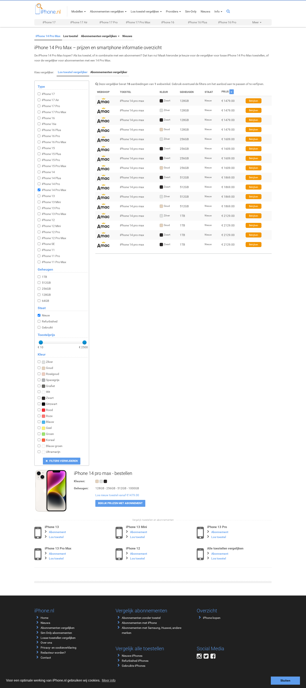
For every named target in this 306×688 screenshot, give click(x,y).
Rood (49, 410)
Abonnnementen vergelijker (106, 72)
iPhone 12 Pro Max (54, 238)
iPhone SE (48, 244)
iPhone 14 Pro (51, 184)
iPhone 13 (48, 196)
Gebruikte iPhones (133, 665)
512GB (46, 282)
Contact (46, 657)
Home (44, 617)
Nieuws (121, 36)
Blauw (50, 421)
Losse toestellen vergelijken (58, 637)
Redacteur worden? (53, 652)
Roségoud (52, 374)
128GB (46, 294)
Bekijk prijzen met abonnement (120, 503)
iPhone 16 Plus (197, 22)
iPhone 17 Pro (109, 22)
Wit (48, 391)
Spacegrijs (52, 380)
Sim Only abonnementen (56, 632)
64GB (45, 300)
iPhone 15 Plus (51, 154)
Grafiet (50, 386)
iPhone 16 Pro (227, 22)
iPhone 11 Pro (51, 256)
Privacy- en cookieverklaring (58, 647)
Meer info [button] (109, 680)
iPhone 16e (49, 124)
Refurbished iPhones (135, 660)
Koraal (50, 440)
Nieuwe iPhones (132, 655)
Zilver (49, 361)
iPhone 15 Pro (51, 160)
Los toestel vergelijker (72, 72)
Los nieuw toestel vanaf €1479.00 (117, 495)
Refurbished (49, 321)
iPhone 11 (48, 250)
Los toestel (68, 36)
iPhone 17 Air (78, 22)
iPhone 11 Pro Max (54, 262)
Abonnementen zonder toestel (141, 617)
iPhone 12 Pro (51, 232)
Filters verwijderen (63, 460)
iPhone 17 (49, 22)
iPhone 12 (48, 220)
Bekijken (253, 100)
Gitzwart (51, 404)
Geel (49, 428)
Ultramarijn (53, 451)
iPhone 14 (48, 172)
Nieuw (46, 315)
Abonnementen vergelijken (95, 36)
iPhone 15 (48, 148)
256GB (46, 288)
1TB (44, 276)
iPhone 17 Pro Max (138, 22)
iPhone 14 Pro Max (47, 36)
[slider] (41, 342)
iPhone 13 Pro (51, 208)
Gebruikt (47, 327)
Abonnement (57, 532)
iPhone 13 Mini (51, 202)
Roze (49, 416)
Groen (50, 434)
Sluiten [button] (285, 680)
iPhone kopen (211, 617)
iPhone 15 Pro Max (54, 166)
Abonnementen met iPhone (139, 622)
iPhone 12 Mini (51, 226)
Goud (49, 368)
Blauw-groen (54, 446)
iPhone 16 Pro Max (54, 142)
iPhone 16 (167, 22)
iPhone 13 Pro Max (54, 214)
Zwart (50, 398)
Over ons (46, 642)
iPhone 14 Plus (51, 178)
